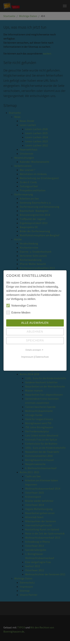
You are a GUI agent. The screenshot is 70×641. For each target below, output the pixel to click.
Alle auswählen (35, 322)
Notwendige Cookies (24, 305)
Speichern (35, 340)
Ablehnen (35, 331)
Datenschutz (42, 356)
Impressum (27, 356)
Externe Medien (20, 312)
